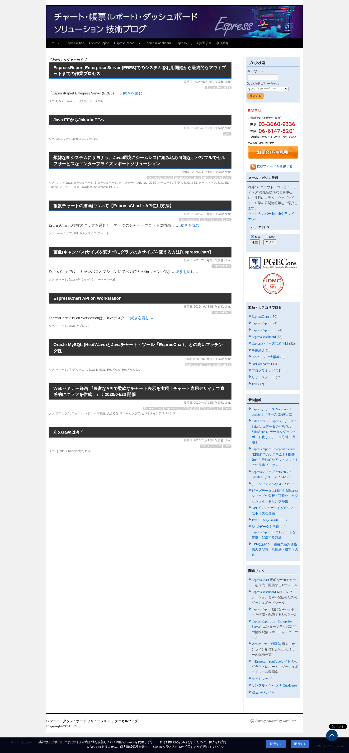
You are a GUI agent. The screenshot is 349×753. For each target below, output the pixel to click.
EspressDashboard (158, 43)
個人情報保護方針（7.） (136, 746)
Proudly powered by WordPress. (276, 721)
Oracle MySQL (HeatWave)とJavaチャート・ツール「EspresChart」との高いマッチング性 (138, 347)
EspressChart (75, 43)
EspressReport (99, 43)
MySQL (101, 369)
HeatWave (114, 369)
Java (69, 101)
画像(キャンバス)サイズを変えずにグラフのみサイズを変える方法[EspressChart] (132, 252)
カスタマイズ (87, 233)
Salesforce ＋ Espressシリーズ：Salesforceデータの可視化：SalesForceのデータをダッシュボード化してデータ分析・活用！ (274, 431)
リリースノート (263, 377)
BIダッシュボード (106, 182)
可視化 (60, 101)
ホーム (56, 43)
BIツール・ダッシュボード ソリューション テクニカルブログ (92, 721)
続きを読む (135, 93)
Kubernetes (75, 451)
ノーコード (165, 182)
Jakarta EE (79, 138)
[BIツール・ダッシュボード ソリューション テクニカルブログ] (174, 22)
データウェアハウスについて (273, 484)
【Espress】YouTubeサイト (271, 661)
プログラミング (211, 219)
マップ (60, 182)
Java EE (92, 138)
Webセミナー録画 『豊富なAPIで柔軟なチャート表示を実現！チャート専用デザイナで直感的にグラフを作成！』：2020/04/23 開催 (139, 391)
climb (228, 82)
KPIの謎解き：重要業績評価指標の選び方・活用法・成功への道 (275, 550)
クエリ (83, 369)
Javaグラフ (89, 279)
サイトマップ (262, 679)
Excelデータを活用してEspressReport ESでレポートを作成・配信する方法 (274, 532)
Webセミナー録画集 (266, 644)
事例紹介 (222, 43)
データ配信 (80, 101)
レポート (90, 413)
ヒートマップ (207, 182)
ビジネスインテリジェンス (158, 413)
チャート (119, 187)
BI (110, 187)
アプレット (83, 325)
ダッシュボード (83, 182)
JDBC (152, 182)
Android (142, 182)
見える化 (112, 413)
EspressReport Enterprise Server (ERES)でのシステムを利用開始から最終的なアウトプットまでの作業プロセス (139, 70)
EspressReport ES (127, 43)
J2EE (59, 138)
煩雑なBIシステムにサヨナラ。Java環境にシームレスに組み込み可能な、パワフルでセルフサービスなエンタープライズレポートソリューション (139, 160)
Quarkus (61, 451)
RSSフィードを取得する (274, 166)
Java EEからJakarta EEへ (78, 119)
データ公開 (96, 101)
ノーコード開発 (69, 187)
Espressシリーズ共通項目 (193, 43)
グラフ (67, 233)
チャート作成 (106, 279)
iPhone (53, 187)
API (75, 233)
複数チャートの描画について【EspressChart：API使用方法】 (113, 205)
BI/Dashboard (212, 177)
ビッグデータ (127, 182)
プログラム (63, 413)
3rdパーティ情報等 (265, 357)
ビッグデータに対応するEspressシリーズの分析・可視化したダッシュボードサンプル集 (275, 496)
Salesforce (101, 187)
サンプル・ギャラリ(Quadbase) (274, 685)
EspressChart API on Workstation (87, 298)
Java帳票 (87, 187)
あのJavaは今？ (68, 432)
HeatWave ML (131, 369)
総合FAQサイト (263, 692)
